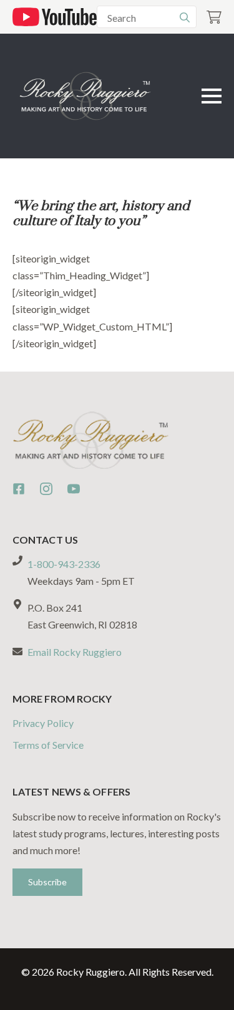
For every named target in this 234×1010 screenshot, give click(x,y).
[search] (184, 17)
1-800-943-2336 (63, 564)
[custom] (18, 489)
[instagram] (46, 489)
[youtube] (73, 489)
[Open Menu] (212, 96)
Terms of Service (48, 745)
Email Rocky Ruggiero (74, 652)
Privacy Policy (43, 723)
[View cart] (214, 17)
